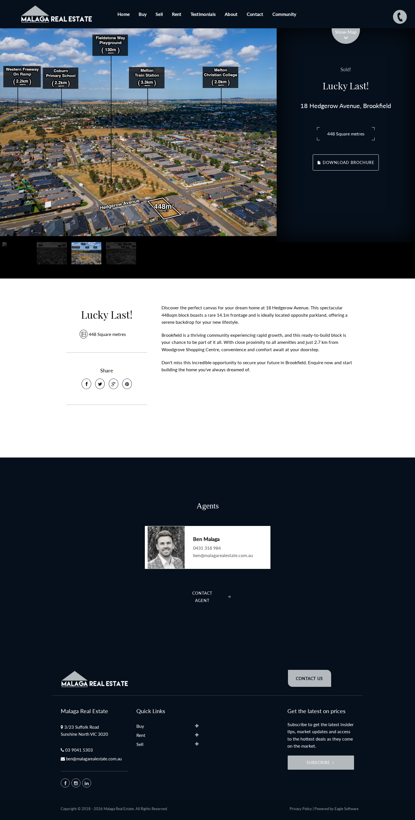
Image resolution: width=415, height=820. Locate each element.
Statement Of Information (103, 431)
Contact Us (309, 678)
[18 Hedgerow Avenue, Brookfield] (138, 132)
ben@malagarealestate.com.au (223, 555)
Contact (255, 14)
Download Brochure (347, 162)
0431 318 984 (207, 548)
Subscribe (318, 762)
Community (284, 14)
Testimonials (203, 14)
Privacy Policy (301, 808)
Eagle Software (347, 808)
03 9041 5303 (79, 749)
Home (123, 14)
